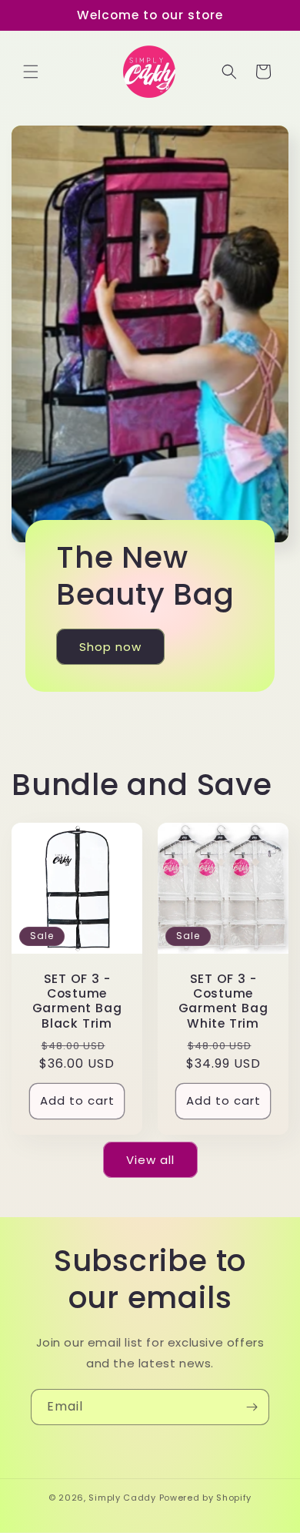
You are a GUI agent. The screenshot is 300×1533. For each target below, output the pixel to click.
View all (150, 1160)
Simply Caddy (121, 1497)
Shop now (110, 646)
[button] (31, 72)
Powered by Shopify (205, 1497)
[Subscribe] (251, 1407)
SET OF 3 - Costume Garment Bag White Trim (223, 1001)
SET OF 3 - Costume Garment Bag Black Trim (77, 1001)
